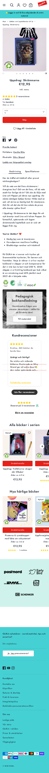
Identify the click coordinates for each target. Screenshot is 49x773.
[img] (16, 344)
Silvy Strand (19, 157)
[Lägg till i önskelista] (29, 433)
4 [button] (26, 73)
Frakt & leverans (10, 697)
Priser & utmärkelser (13, 733)
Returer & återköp (11, 692)
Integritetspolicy (10, 701)
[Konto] (18, 3)
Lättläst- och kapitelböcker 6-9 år (21, 21)
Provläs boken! (10, 147)
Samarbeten (8, 737)
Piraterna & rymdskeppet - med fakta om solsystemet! (17, 537)
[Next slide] (36, 367)
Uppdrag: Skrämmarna (11, 24)
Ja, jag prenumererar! (18, 653)
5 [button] (29, 73)
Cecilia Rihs (19, 152)
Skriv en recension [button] (24, 412)
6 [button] (32, 73)
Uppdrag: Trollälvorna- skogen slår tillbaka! (17, 470)
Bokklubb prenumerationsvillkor (18, 705)
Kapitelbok (10, 102)
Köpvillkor (7, 688)
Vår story (7, 724)
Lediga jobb (8, 720)
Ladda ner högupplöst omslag (17, 162)
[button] (9, 96)
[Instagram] (13, 668)
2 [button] (20, 73)
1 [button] (16, 73)
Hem (4, 21)
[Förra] (3, 73)
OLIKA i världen (10, 728)
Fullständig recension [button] (20, 382)
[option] (24, 14)
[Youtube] (8, 668)
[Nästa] (45, 73)
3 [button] (23, 73)
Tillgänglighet (9, 741)
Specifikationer (32, 171)
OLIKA (7, 99)
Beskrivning (15, 171)
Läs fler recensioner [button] (24, 392)
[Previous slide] (12, 367)
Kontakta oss (9, 684)
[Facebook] (4, 668)
